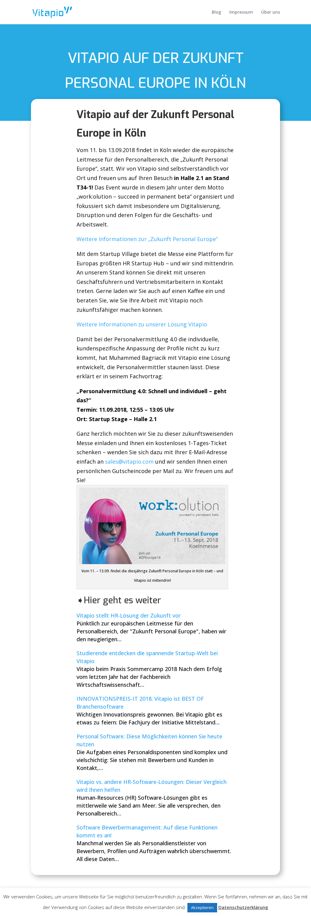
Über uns (270, 12)
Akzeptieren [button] (202, 907)
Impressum (241, 12)
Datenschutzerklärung (243, 907)
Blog (216, 12)
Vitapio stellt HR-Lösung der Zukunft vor (129, 615)
